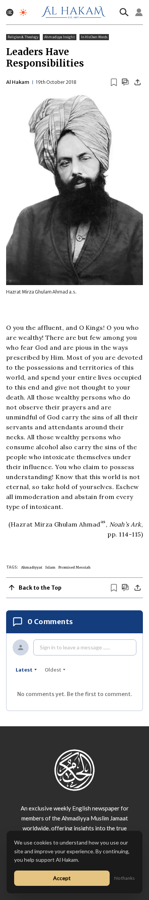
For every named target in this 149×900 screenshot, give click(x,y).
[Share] (137, 82)
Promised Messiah (74, 567)
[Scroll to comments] (125, 82)
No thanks (124, 878)
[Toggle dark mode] (23, 12)
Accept (62, 878)
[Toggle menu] (9, 12)
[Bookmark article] (113, 82)
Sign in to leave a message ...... (75, 647)
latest (24, 670)
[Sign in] (139, 12)
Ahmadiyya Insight (59, 37)
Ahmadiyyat (31, 567)
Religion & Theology (23, 37)
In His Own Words (94, 37)
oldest (53, 670)
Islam (50, 567)
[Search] (124, 12)
